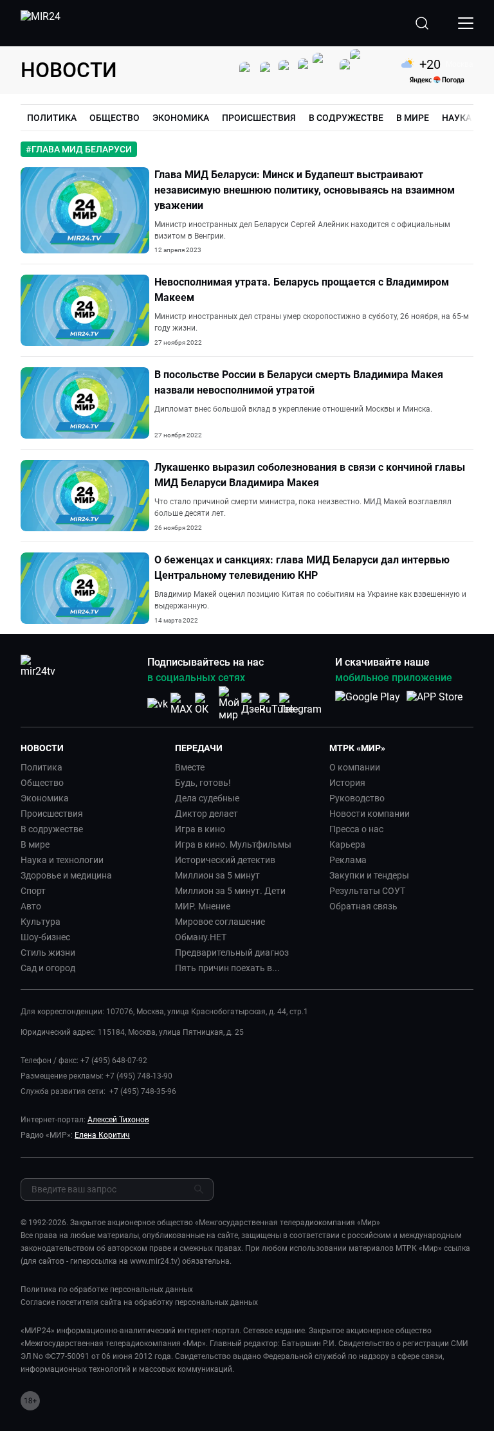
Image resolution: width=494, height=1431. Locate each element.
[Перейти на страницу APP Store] (434, 703)
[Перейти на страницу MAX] (181, 704)
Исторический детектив (225, 859)
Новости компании (369, 813)
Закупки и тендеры (369, 875)
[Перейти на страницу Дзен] (253, 704)
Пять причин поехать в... (227, 967)
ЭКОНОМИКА (180, 118)
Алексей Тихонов (118, 1119)
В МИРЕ (412, 118)
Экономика (45, 798)
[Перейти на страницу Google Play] (367, 703)
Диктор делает (206, 813)
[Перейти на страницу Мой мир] (229, 703)
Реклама (348, 859)
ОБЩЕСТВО (114, 118)
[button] (93, 748)
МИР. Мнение (202, 906)
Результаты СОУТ (367, 890)
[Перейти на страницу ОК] (205, 704)
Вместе (190, 767)
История (347, 782)
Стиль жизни (48, 952)
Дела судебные (207, 798)
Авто (31, 906)
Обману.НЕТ (200, 937)
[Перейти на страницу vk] (157, 704)
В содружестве (52, 829)
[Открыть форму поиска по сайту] (422, 23)
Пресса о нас (356, 829)
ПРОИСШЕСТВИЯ (259, 118)
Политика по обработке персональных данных (107, 1289)
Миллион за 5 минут (217, 875)
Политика (41, 767)
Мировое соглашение (220, 921)
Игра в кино (200, 829)
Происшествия (52, 813)
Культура (40, 921)
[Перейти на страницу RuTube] (276, 704)
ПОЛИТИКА (52, 118)
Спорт (33, 890)
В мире (35, 844)
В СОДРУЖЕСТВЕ (346, 118)
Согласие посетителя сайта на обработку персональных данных (139, 1302)
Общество (42, 782)
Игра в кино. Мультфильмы (233, 844)
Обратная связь (363, 906)
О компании (354, 767)
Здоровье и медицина (66, 875)
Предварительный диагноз (232, 952)
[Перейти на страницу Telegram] (300, 704)
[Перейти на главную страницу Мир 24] (40, 23)
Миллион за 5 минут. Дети (230, 890)
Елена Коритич (102, 1135)
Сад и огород (48, 967)
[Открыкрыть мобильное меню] (465, 23)
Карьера (347, 844)
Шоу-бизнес (45, 937)
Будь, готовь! (203, 782)
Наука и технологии (62, 859)
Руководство (357, 798)
